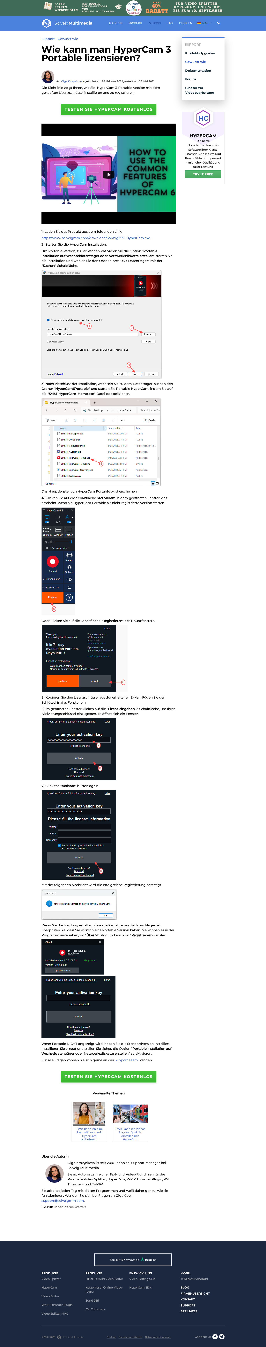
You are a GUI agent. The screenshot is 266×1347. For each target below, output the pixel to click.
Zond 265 (92, 1300)
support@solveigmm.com (62, 1201)
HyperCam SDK (140, 1287)
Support (155, 23)
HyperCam (49, 1287)
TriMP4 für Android (194, 1279)
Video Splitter (51, 1279)
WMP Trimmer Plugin (57, 1305)
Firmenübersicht (195, 1293)
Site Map (111, 1337)
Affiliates (189, 1311)
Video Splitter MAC (54, 1313)
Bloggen (185, 23)
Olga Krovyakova (71, 81)
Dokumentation (198, 71)
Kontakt (188, 1299)
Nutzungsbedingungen (158, 1337)
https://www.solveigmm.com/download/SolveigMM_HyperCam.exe (95, 238)
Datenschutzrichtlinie (130, 1337)
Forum (190, 79)
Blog (185, 1287)
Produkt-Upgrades (200, 53)
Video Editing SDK (142, 1279)
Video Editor (50, 1296)
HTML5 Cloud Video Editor (104, 1279)
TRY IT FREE (203, 174)
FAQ (170, 23)
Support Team (126, 1060)
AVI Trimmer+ (95, 1309)
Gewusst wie (68, 39)
